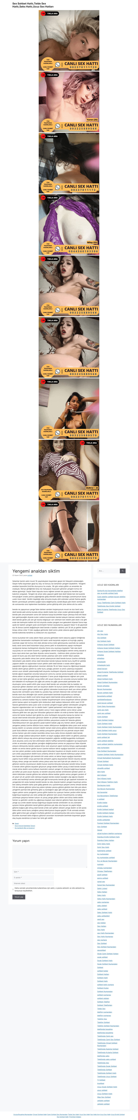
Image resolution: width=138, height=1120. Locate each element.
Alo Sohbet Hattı (104, 641)
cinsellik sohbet (103, 768)
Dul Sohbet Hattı (63, 1117)
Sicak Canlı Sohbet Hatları (107, 954)
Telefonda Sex (103, 1063)
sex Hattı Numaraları (105, 933)
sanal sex (101, 882)
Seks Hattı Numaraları (106, 899)
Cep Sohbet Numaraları (106, 751)
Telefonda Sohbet (104, 1070)
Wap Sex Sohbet (104, 1097)
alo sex (100, 631)
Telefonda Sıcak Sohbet (107, 1066)
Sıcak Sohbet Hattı (104, 961)
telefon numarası (104, 1016)
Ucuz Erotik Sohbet (118, 1114)
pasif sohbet (102, 875)
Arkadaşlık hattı (103, 665)
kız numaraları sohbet (106, 858)
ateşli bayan (102, 669)
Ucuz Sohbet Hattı (104, 1094)
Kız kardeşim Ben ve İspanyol (25, 828)
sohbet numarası (104, 995)
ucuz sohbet (102, 1090)
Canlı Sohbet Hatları (105, 720)
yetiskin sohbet (103, 1104)
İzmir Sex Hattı (103, 847)
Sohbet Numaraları (105, 991)
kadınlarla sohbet (104, 851)
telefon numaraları (104, 1012)
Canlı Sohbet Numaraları (107, 734)
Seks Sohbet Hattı (104, 912)
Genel (17, 823)
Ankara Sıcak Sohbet (105, 645)
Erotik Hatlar (102, 803)
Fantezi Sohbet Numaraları (108, 823)
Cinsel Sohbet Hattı (105, 765)
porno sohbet (102, 878)
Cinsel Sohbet (103, 761)
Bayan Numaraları (104, 689)
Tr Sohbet (101, 1080)
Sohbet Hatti (102, 978)
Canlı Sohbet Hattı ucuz (106, 730)
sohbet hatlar (102, 971)
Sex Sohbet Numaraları (106, 947)
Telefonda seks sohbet (106, 1059)
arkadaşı (100, 658)
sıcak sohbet (102, 957)
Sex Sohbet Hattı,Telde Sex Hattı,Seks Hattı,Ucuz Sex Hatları (33, 5)
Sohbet (100, 967)
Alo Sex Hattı (102, 634)
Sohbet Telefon (103, 1002)
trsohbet (100, 1083)
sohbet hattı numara (105, 985)
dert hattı (101, 772)
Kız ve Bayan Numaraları (107, 861)
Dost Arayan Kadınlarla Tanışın (25, 826)
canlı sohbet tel (103, 737)
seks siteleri (102, 906)
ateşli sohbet (102, 676)
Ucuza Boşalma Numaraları (23, 1114)
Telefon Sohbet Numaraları (108, 1026)
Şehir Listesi (102, 888)
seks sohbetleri (103, 916)
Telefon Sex (102, 1019)
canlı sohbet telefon (105, 741)
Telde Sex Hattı (73, 1114)
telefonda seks (103, 1056)
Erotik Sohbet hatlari (105, 809)
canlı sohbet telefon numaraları (109, 744)
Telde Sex (101, 1009)
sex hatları (101, 923)
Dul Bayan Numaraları (106, 789)
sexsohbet (101, 950)
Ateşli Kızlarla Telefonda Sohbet (110, 672)
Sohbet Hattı (102, 981)
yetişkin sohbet (103, 1101)
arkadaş (100, 655)
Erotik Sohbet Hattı (105, 816)
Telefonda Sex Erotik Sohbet (108, 606)
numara (100, 864)
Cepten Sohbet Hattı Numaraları (110, 755)
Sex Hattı (101, 930)
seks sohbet (102, 909)
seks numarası (103, 902)
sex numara (102, 940)
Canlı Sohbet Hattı (104, 724)
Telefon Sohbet (103, 1022)
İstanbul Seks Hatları (105, 840)
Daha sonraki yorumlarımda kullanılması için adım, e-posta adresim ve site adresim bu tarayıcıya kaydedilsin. (50, 889)
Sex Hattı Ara (95, 1114)
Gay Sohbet (102, 827)
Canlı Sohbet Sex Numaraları (57, 1114)
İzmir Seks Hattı (103, 844)
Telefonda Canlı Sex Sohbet (108, 1040)
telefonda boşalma (105, 1029)
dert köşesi (101, 775)
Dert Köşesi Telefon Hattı (107, 782)
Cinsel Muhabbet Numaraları (109, 758)
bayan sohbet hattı (105, 693)
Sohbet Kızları (103, 988)
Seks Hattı (101, 895)
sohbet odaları (103, 998)
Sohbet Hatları (103, 974)
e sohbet (100, 799)
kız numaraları (103, 854)
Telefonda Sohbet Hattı (106, 1073)
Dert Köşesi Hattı (104, 779)
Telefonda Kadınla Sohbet (107, 1049)
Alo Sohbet (101, 638)
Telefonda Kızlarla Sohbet (107, 1053)
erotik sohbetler (103, 820)
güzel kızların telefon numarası (109, 833)
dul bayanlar (102, 792)
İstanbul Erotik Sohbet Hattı (108, 837)
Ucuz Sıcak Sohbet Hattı (107, 1087)
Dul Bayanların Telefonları (107, 796)
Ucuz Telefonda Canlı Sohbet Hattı (111, 603)
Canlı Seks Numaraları (106, 706)
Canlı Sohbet (102, 717)
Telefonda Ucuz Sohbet (106, 1077)
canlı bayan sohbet (105, 703)
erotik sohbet (102, 806)
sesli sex (100, 919)
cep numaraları (103, 748)
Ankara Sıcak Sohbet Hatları (108, 648)
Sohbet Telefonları (104, 1005)
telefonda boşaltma (105, 1033)
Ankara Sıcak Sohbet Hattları (109, 651)
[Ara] (123, 571)
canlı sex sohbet (104, 713)
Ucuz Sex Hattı (84, 1114)
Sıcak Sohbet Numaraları (107, 964)
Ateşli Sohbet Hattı (105, 679)
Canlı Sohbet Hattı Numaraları (109, 727)
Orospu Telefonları (104, 871)
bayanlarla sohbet (104, 696)
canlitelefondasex (104, 700)
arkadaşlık (101, 662)
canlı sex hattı (103, 710)
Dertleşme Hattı (103, 785)
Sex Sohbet (102, 943)
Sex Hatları (101, 926)
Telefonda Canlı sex (105, 1036)
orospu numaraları (104, 868)
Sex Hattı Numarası (105, 937)
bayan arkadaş (103, 686)
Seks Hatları (102, 892)
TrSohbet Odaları (75, 1117)
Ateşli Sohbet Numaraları (107, 682)
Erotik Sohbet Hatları (105, 813)
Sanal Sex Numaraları (106, 885)
